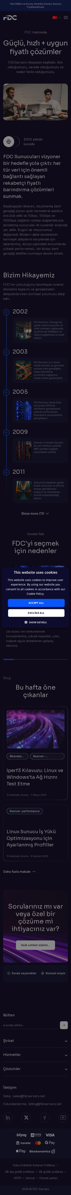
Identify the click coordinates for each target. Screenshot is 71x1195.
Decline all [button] (36, 613)
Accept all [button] (36, 603)
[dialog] (35, 597)
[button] (35, 622)
